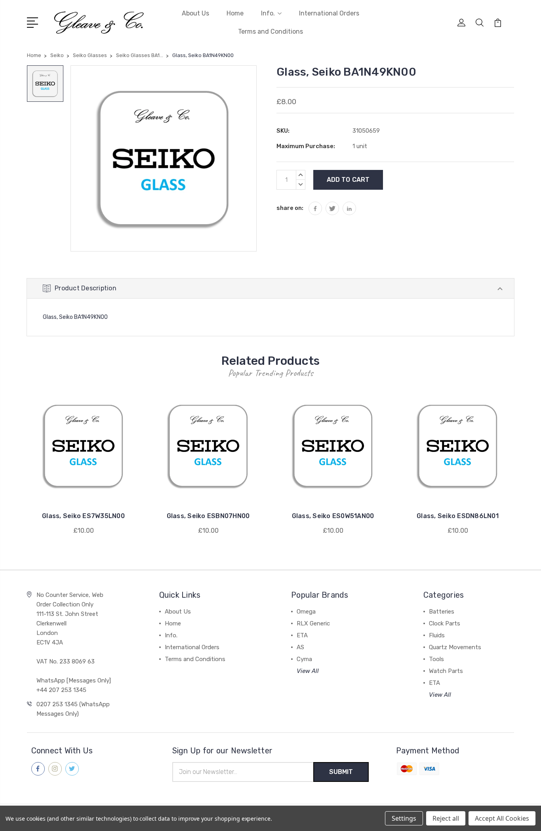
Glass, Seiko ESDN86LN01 (458, 516)
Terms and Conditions (270, 31)
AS (300, 647)
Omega (306, 611)
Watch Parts (446, 671)
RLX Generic (313, 623)
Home (235, 13)
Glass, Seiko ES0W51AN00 (333, 516)
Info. (268, 13)
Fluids (437, 635)
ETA (302, 635)
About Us (195, 13)
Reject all (445, 818)
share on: (289, 208)
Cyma (304, 659)
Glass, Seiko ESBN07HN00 (208, 516)
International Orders (329, 13)
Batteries (441, 611)
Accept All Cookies (502, 818)
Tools (436, 659)
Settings (404, 818)
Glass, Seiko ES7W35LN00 (83, 516)
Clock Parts (444, 623)
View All (308, 671)
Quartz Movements (455, 647)
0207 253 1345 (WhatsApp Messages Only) (73, 709)
